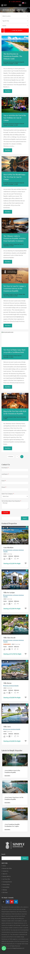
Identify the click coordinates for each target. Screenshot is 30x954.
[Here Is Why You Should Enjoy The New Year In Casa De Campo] (15, 164)
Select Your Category (7, 493)
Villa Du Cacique (9, 592)
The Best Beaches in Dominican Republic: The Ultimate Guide (12, 56)
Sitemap (5, 889)
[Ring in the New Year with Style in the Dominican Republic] (15, 400)
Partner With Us (7, 876)
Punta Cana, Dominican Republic (12, 729)
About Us (5, 873)
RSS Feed (5, 892)
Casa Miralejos (8, 547)
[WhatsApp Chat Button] (4, 948)
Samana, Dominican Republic (11, 685)
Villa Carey (7, 727)
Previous (11, 456)
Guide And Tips (18, 244)
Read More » (8, 775)
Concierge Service (7, 881)
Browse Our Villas (7, 868)
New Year (16, 417)
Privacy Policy (6, 884)
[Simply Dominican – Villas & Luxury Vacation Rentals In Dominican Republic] (4, 5)
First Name (5, 467)
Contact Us (5, 871)
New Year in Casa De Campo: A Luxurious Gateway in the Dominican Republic (14, 288)
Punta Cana (17, 355)
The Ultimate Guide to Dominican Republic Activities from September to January (14, 238)
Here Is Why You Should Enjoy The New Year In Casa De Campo (14, 176)
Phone (3, 487)
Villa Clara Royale (9, 638)
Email (3, 480)
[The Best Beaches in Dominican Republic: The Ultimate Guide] (15, 43)
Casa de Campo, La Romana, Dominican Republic (13, 550)
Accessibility (6, 887)
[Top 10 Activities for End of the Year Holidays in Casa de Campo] (15, 105)
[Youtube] (12, 902)
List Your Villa (6, 879)
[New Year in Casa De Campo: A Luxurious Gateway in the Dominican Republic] (15, 275)
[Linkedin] (16, 902)
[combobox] (15, 16)
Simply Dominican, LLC (18, 948)
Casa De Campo (18, 294)
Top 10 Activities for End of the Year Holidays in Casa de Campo (14, 117)
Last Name (5, 474)
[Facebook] (8, 902)
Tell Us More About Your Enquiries (11, 501)
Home (4, 865)
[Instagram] (3, 902)
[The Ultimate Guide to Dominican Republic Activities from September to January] (15, 225)
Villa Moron (7, 683)
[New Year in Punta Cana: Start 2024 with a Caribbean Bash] (15, 339)
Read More (8, 91)
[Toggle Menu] (20, 5)
